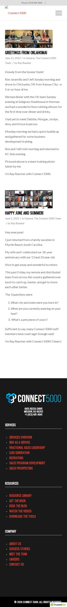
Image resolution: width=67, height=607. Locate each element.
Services (10, 425)
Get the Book (17, 501)
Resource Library (20, 495)
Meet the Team (18, 554)
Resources (11, 483)
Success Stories (19, 548)
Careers (14, 559)
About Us (15, 543)
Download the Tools (22, 516)
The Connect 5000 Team (47, 218)
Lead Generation (19, 452)
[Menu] (57, 12)
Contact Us (16, 564)
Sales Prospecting (21, 468)
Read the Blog (18, 506)
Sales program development (27, 463)
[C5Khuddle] (29, 199)
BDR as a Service (19, 442)
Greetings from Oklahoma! (26, 52)
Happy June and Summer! (24, 213)
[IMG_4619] (29, 39)
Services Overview (20, 437)
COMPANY (10, 531)
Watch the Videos (20, 511)
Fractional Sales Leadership (27, 447)
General (30, 58)
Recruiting (16, 458)
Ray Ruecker (24, 62)
